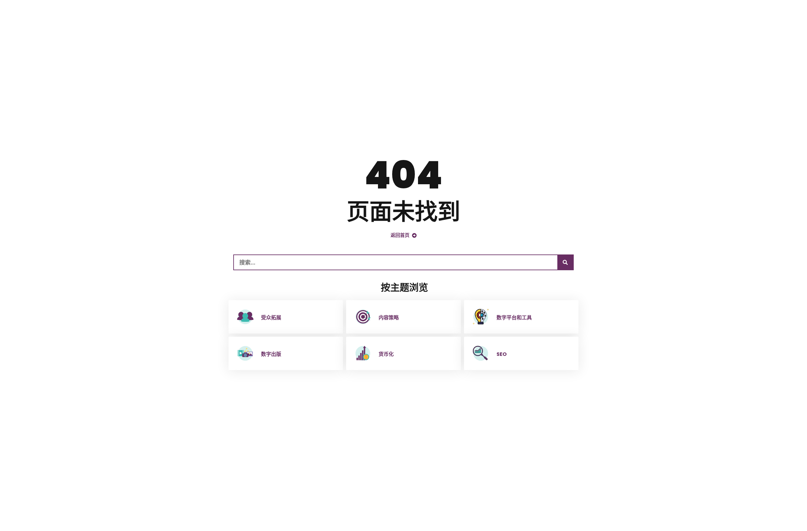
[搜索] (565, 262)
